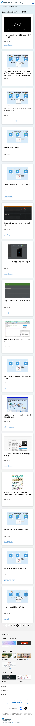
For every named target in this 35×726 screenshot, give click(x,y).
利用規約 (17, 722)
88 (11, 625)
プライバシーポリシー (7, 722)
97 (28, 625)
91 (20, 625)
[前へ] (4, 625)
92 (23, 625)
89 (14, 625)
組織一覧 (3, 694)
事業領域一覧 (4, 690)
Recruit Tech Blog (6, 6)
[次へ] (31, 625)
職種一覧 (3, 686)
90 (17, 625)
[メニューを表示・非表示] (33, 3)
